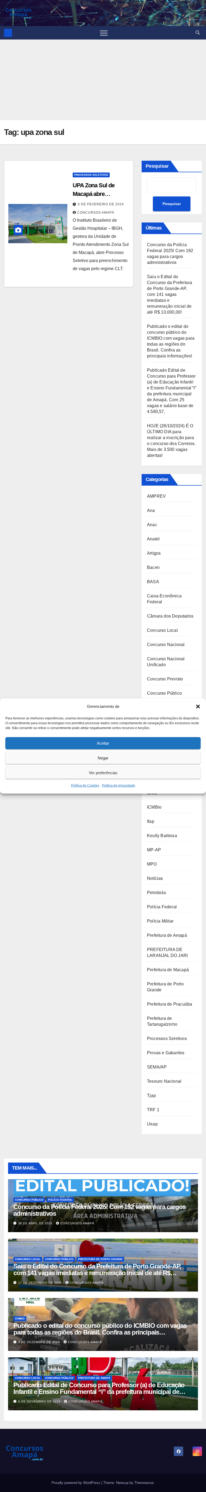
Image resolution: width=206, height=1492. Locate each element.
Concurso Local (162, 630)
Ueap (152, 1124)
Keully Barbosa (162, 835)
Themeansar (143, 1483)
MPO (152, 864)
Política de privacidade (118, 785)
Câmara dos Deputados (170, 616)
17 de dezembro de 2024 (40, 1282)
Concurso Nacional (166, 644)
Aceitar (103, 743)
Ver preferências (103, 772)
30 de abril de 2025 (35, 1223)
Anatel (153, 539)
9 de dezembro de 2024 (39, 1342)
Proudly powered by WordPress (76, 1483)
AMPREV (156, 496)
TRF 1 (153, 1109)
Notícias (155, 878)
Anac (152, 524)
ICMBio (154, 807)
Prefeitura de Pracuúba (169, 1004)
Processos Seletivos (91, 174)
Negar (103, 758)
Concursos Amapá (95, 212)
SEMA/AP (157, 1067)
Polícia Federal (162, 907)
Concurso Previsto (165, 679)
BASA (153, 581)
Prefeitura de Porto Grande (100, 1259)
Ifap (150, 821)
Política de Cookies (85, 785)
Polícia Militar (160, 921)
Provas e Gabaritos (166, 1052)
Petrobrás (156, 892)
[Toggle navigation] (104, 32)
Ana (151, 510)
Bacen (153, 567)
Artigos (154, 553)
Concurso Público (164, 693)
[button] (198, 706)
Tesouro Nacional (164, 1081)
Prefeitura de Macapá (168, 969)
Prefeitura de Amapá (167, 935)
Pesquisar (157, 166)
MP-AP (154, 850)
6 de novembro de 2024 (39, 1401)
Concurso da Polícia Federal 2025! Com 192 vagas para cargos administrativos (99, 1210)
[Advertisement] (103, 79)
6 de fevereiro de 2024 (101, 204)
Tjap (151, 1095)
